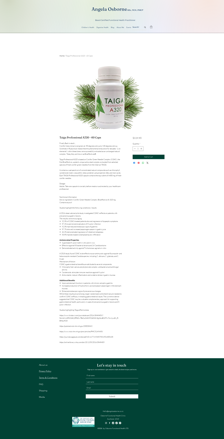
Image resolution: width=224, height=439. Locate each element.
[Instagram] (106, 423)
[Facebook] (109, 423)
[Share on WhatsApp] (143, 162)
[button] (151, 27)
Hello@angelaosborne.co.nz (113, 411)
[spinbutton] (138, 148)
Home (62, 56)
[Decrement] (134, 148)
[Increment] (141, 148)
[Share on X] (147, 162)
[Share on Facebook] (134, 162)
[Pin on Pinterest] (138, 162)
